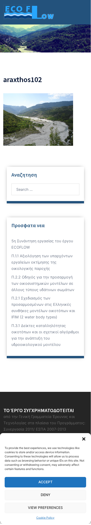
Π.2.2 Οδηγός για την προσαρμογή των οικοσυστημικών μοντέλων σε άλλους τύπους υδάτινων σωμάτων (42, 283)
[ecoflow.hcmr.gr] (28, 12)
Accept (45, 482)
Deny (45, 495)
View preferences (45, 507)
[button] (83, 439)
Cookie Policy (45, 517)
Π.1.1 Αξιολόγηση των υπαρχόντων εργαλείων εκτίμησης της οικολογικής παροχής (42, 262)
